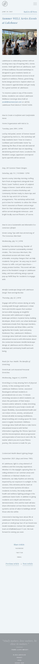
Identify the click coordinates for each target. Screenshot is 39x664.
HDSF (22, 663)
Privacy (19, 657)
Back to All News (30, 12)
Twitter (19, 552)
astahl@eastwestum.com (12, 102)
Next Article (28, 564)
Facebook (19, 548)
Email (19, 557)
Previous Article (12, 564)
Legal (19, 660)
